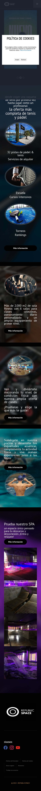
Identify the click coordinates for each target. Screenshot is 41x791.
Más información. (26, 50)
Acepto (17, 60)
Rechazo (23, 60)
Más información (20, 248)
